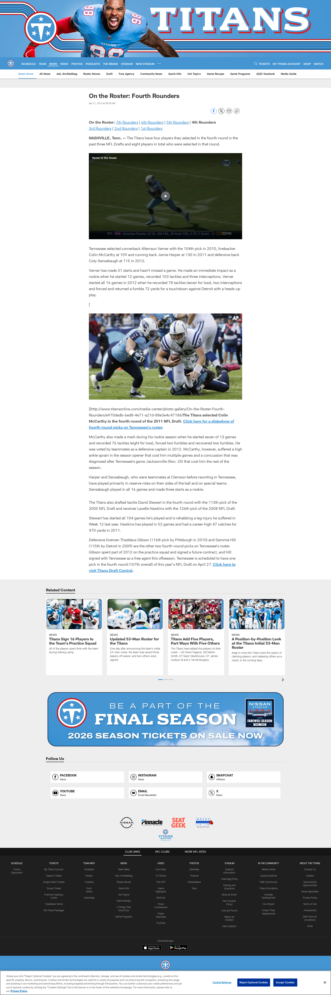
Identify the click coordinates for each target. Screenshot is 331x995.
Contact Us (310, 869)
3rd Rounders (100, 128)
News (123, 863)
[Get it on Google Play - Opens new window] (178, 949)
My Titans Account (53, 869)
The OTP (160, 882)
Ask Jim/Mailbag (123, 875)
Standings (89, 897)
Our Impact (268, 904)
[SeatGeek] (178, 823)
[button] (165, 196)
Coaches (89, 882)
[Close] (325, 982)
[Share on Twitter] (221, 113)
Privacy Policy (310, 897)
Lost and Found (229, 910)
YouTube (160, 923)
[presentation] (283, 680)
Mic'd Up (160, 897)
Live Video (161, 869)
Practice (194, 875)
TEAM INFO (89, 863)
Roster (89, 875)
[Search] (255, 63)
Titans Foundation (268, 888)
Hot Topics (123, 894)
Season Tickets (54, 875)
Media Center (268, 869)
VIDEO (160, 863)
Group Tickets (54, 888)
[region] (165, 983)
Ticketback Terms (54, 904)
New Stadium (229, 926)
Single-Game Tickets (54, 882)
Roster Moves (124, 882)
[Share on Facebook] (214, 113)
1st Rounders (151, 128)
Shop (310, 926)
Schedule (17, 863)
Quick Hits (124, 888)
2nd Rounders (126, 128)
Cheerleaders (194, 882)
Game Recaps (124, 900)
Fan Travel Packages (54, 910)
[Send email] (229, 113)
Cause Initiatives (268, 875)
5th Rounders (177, 122)
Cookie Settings (222, 982)
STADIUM (229, 863)
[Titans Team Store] (165, 835)
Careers (310, 875)
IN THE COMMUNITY (268, 863)
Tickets (53, 863)
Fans (194, 888)
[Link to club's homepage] (10, 63)
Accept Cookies (285, 982)
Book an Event (229, 894)
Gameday (194, 869)
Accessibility (310, 910)
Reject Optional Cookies (253, 982)
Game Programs (123, 916)
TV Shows (161, 875)
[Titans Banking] (153, 823)
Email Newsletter (310, 891)
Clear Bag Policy (229, 878)
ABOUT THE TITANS (310, 863)
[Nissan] (126, 823)
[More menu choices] (159, 63)
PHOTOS (194, 863)
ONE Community (268, 882)
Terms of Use (310, 904)
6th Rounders (152, 122)
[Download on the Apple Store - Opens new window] (151, 948)
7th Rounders (127, 122)
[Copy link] (237, 111)
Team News (124, 869)
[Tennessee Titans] (165, 965)
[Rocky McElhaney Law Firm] (204, 823)
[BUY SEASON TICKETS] (165, 719)
